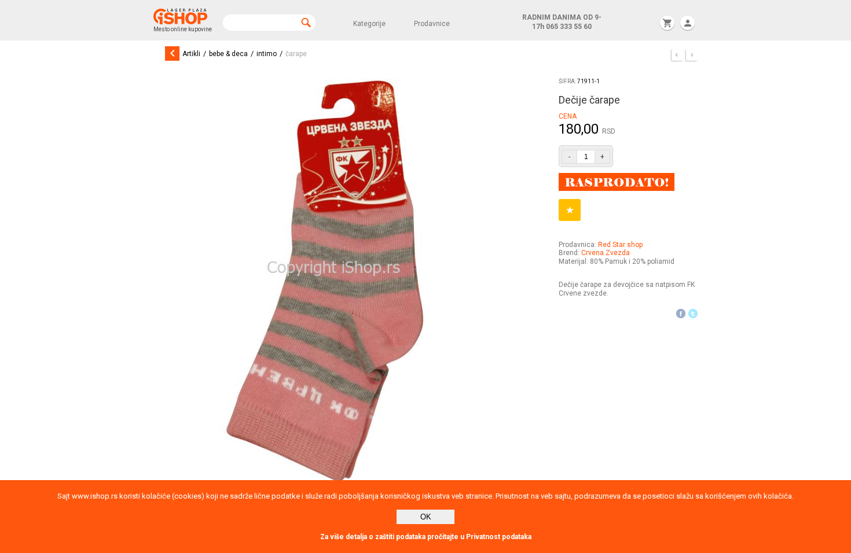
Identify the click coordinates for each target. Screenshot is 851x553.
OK (425, 517)
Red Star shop (620, 245)
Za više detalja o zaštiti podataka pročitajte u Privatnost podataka (425, 537)
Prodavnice (432, 24)
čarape (296, 54)
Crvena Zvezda (605, 253)
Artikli (191, 54)
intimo (266, 54)
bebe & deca (228, 54)
